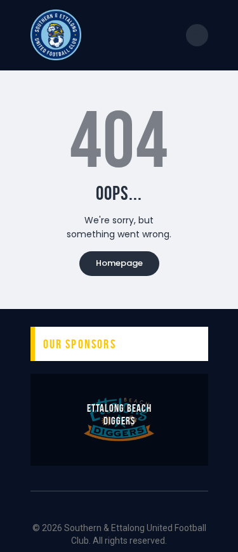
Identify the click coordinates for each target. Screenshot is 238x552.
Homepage (119, 263)
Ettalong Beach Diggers (119, 414)
